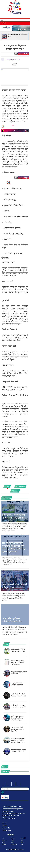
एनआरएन (13, 838)
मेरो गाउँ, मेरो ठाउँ (14, 844)
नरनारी (22, 840)
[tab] (7, 486)
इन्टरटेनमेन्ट (4, 844)
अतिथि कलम (4, 840)
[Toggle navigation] (2, 19)
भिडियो (12, 840)
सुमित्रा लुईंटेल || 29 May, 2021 (12, 60)
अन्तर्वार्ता (3, 842)
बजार (22, 844)
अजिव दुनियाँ (23, 838)
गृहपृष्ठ (3, 838)
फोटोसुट (22, 842)
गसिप (12, 842)
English (3, 23)
